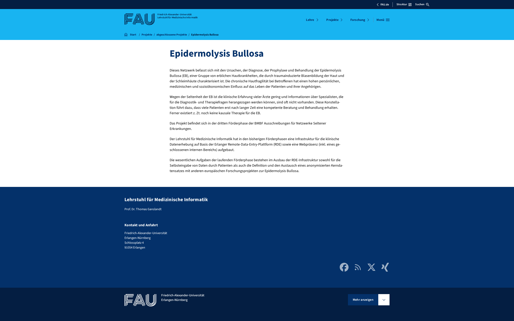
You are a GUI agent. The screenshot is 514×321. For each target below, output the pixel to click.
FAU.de (384, 5)
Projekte (332, 20)
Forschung (357, 20)
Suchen (419, 4)
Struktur (402, 4)
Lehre (310, 20)
